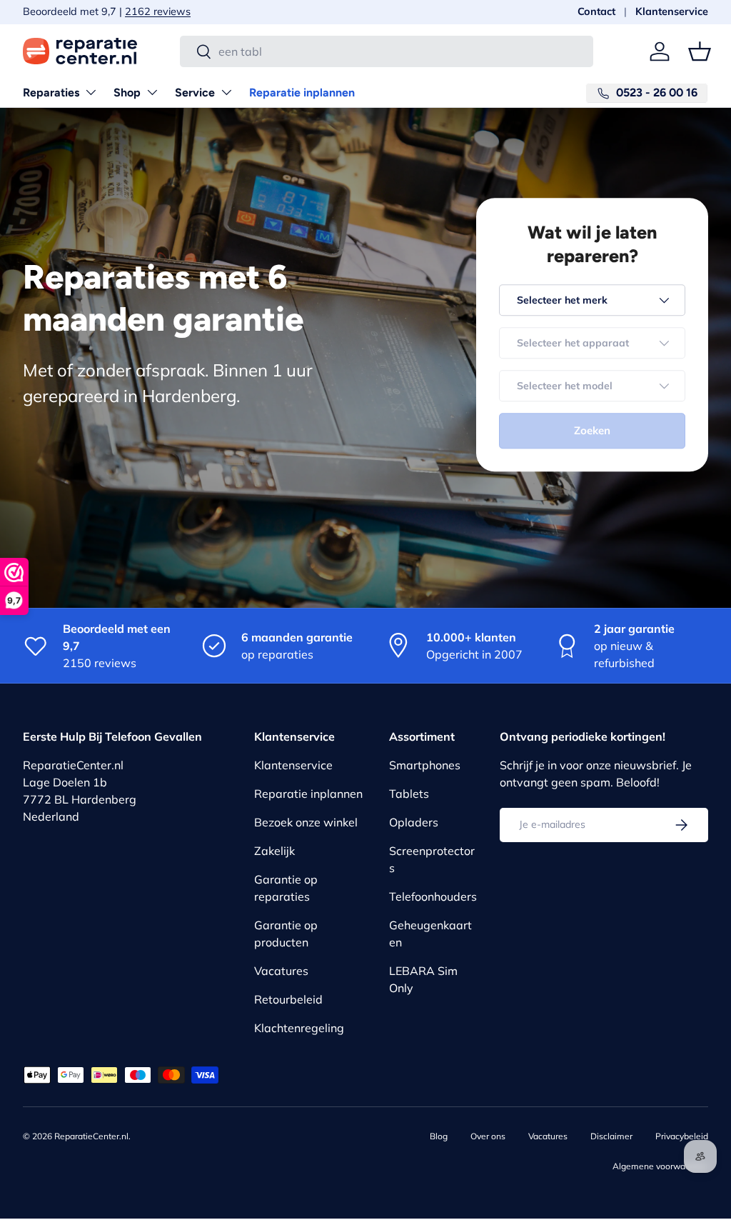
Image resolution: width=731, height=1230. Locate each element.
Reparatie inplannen (302, 92)
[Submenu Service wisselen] (226, 92)
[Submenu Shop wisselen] (152, 92)
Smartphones (424, 765)
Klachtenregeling (299, 1028)
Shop (127, 92)
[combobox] (386, 51)
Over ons (487, 1136)
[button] (699, 51)
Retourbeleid (288, 999)
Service (195, 92)
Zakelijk (274, 851)
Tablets (409, 793)
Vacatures (281, 971)
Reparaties (51, 92)
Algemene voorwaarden (660, 1166)
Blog (439, 1136)
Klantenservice (671, 11)
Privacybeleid (681, 1136)
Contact (596, 11)
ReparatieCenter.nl (91, 1136)
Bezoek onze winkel (306, 822)
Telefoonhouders (433, 896)
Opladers (413, 822)
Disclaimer (611, 1136)
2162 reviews (116, 11)
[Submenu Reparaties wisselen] (90, 92)
